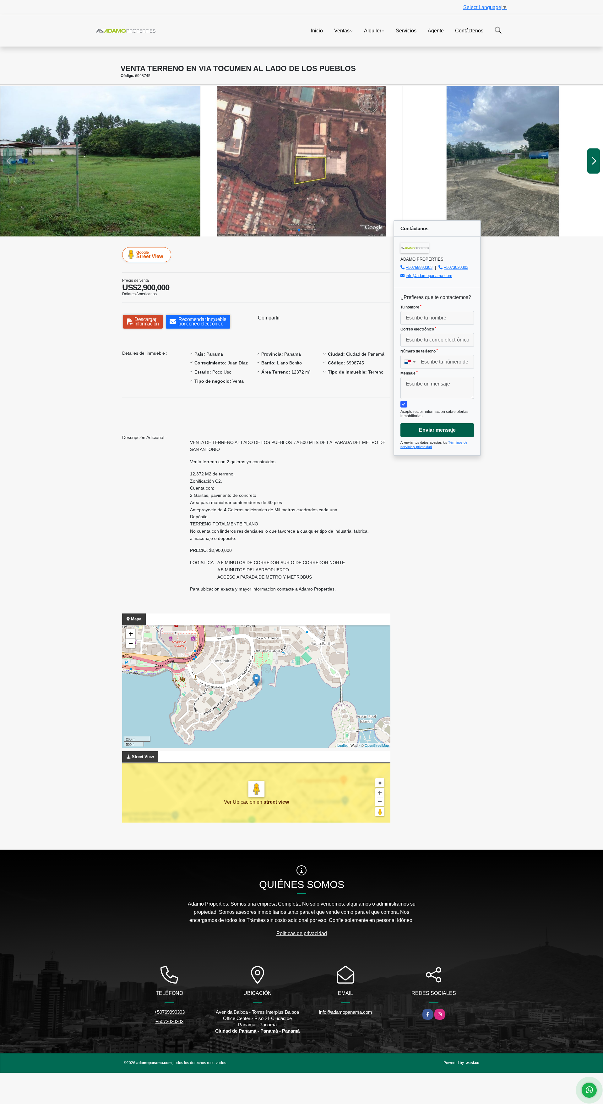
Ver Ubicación (240, 802)
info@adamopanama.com (429, 275)
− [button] (131, 643)
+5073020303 (456, 267)
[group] (100, 161)
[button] (299, 230)
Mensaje (409, 373)
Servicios (406, 30)
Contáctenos (469, 30)
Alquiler (372, 30)
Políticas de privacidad (301, 933)
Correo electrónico (418, 329)
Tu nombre (410, 307)
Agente (436, 30)
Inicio (317, 30)
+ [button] (131, 634)
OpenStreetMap (377, 745)
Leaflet (342, 745)
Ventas (342, 30)
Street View (149, 254)
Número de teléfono (419, 351)
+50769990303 (419, 267)
